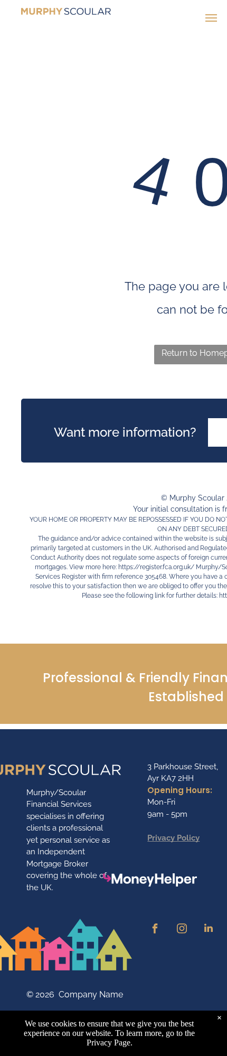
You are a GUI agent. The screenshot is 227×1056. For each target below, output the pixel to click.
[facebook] (154, 929)
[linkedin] (208, 929)
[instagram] (181, 929)
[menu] (211, 18)
